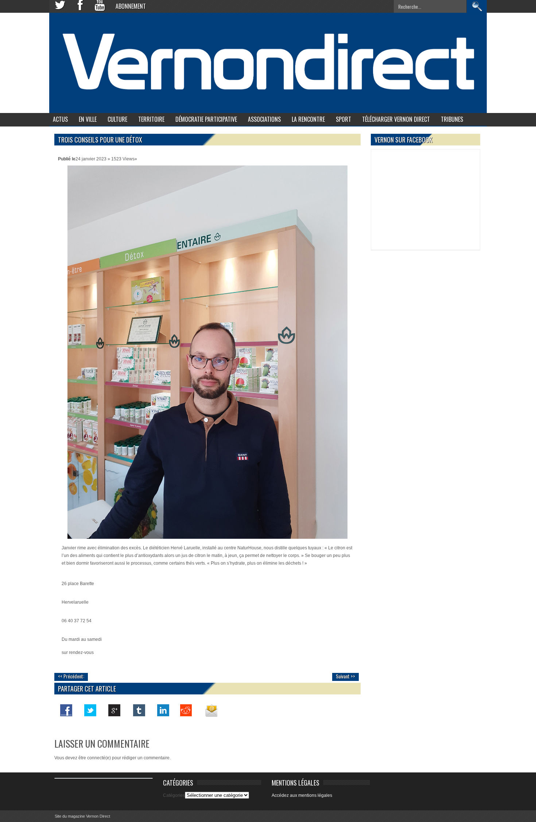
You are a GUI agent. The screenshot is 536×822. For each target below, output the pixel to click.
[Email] (210, 710)
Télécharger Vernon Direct (396, 119)
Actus (60, 119)
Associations (264, 119)
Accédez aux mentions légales (302, 795)
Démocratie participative (206, 119)
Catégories (174, 795)
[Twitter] (90, 710)
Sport (343, 119)
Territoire (151, 119)
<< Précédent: (71, 676)
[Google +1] (114, 710)
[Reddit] (186, 710)
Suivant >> (345, 676)
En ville (88, 119)
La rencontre (308, 119)
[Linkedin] (162, 710)
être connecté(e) (94, 757)
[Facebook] (66, 710)
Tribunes (452, 119)
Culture (117, 119)
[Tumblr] (138, 710)
